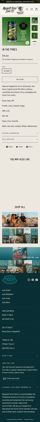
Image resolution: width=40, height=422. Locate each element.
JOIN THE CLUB (8, 363)
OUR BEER (6, 302)
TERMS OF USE (7, 340)
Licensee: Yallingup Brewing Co (16, 387)
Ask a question (8, 139)
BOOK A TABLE (7, 315)
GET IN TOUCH (7, 327)
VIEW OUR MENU (8, 311)
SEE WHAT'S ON (8, 319)
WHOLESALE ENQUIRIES (11, 331)
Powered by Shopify (28, 419)
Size (3, 67)
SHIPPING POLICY (8, 348)
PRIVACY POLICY (8, 344)
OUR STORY (6, 290)
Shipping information (10, 133)
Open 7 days (7, 356)
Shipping (14, 59)
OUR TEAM (6, 298)
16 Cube (6, 71)
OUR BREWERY (7, 294)
